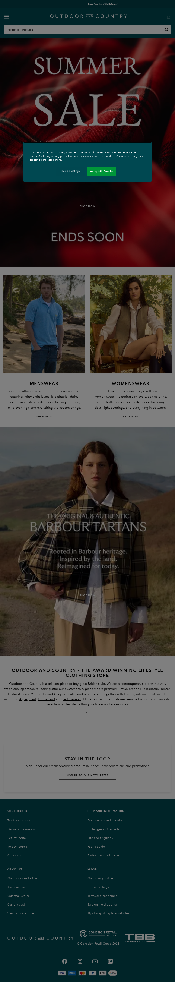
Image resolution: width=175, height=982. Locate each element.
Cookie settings (70, 171)
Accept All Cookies (101, 171)
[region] (87, 162)
